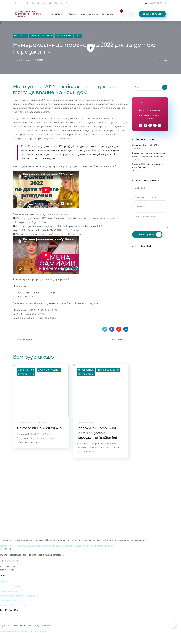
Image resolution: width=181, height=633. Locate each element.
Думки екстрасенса (41, 36)
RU (16, 3)
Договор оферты (38, 631)
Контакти (107, 14)
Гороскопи (20, 36)
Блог (83, 14)
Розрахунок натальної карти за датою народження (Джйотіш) (97, 432)
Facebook (111, 329)
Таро (78, 36)
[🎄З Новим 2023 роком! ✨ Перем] (150, 253)
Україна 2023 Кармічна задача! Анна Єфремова (147, 165)
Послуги (72, 14)
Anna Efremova (22, 60)
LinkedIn (125, 329)
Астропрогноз (26, 370)
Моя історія (56, 14)
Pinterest (118, 329)
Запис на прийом (145, 234)
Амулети (93, 14)
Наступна (118, 340)
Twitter (104, 329)
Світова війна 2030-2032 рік (41, 428)
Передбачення (64, 36)
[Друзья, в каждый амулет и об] (150, 260)
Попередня (24, 340)
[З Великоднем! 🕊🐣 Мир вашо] (117, 620)
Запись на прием (152, 14)
